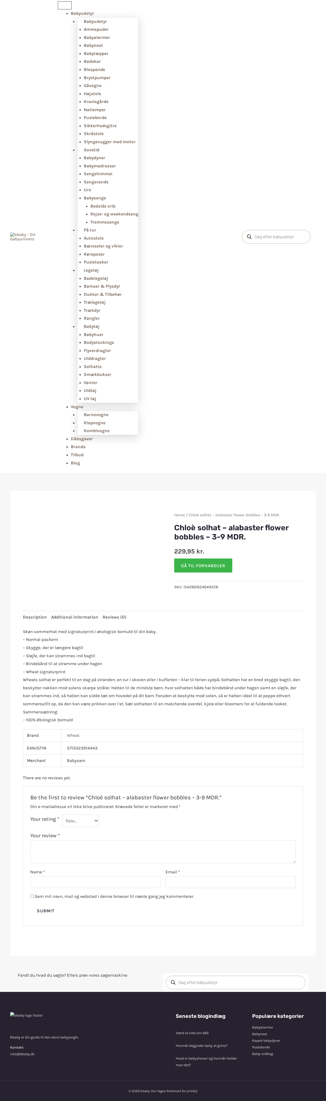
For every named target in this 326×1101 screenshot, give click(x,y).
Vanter (90, 382)
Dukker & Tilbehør (103, 294)
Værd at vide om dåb (192, 1033)
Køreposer (94, 254)
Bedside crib (102, 206)
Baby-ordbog (262, 1054)
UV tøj (90, 398)
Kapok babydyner (266, 1040)
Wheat (73, 735)
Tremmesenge (104, 222)
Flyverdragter (97, 350)
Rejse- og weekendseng (114, 213)
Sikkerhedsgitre (100, 125)
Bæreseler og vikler (103, 245)
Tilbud (77, 454)
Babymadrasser (100, 165)
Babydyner (94, 157)
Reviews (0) (115, 617)
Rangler (92, 318)
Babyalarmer (97, 37)
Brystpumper (97, 77)
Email (173, 871)
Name (37, 871)
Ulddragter (95, 358)
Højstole (92, 93)
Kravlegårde (96, 101)
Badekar (92, 61)
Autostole (94, 238)
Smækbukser (97, 374)
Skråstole (94, 133)
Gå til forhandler (203, 565)
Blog (75, 462)
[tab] (35, 617)
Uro (87, 189)
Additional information (74, 617)
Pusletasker (96, 262)
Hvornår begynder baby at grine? (201, 1046)
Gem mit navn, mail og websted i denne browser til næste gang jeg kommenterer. (114, 896)
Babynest (93, 45)
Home (179, 515)
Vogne (77, 406)
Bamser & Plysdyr (102, 286)
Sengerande (96, 181)
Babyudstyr (82, 13)
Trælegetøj (95, 302)
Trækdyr (92, 310)
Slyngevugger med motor (109, 141)
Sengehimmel (98, 173)
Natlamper (95, 109)
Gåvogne (93, 85)
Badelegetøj (96, 278)
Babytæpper (96, 53)
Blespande (94, 69)
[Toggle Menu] (65, 5)
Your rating (44, 819)
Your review (45, 835)
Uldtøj (90, 390)
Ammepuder (96, 29)
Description (35, 617)
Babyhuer (93, 334)
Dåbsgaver (82, 438)
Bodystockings (99, 342)
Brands (78, 446)
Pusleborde (95, 117)
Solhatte (93, 366)
